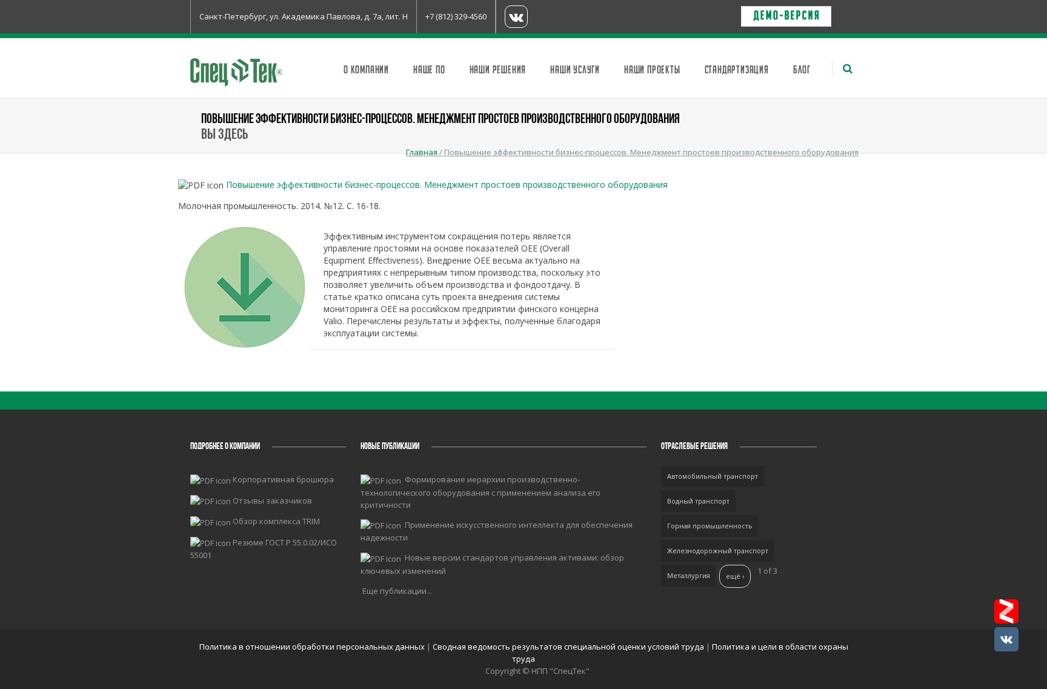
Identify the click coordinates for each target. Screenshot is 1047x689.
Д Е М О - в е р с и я (786, 16)
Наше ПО (429, 70)
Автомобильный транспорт (712, 476)
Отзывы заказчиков (272, 500)
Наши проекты (652, 70)
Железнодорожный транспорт (717, 550)
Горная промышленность (710, 525)
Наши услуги (575, 70)
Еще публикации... (397, 590)
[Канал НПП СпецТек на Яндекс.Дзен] (1006, 611)
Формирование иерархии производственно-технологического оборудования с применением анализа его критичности (480, 492)
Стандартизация (737, 70)
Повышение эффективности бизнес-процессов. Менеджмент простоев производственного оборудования (447, 184)
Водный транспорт (698, 500)
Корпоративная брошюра (283, 479)
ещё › (735, 576)
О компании (366, 70)
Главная (421, 152)
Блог (802, 70)
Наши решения (498, 70)
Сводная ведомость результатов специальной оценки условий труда (568, 646)
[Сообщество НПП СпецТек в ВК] (1006, 639)
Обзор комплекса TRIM (276, 521)
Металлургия (688, 575)
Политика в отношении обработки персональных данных (313, 646)
